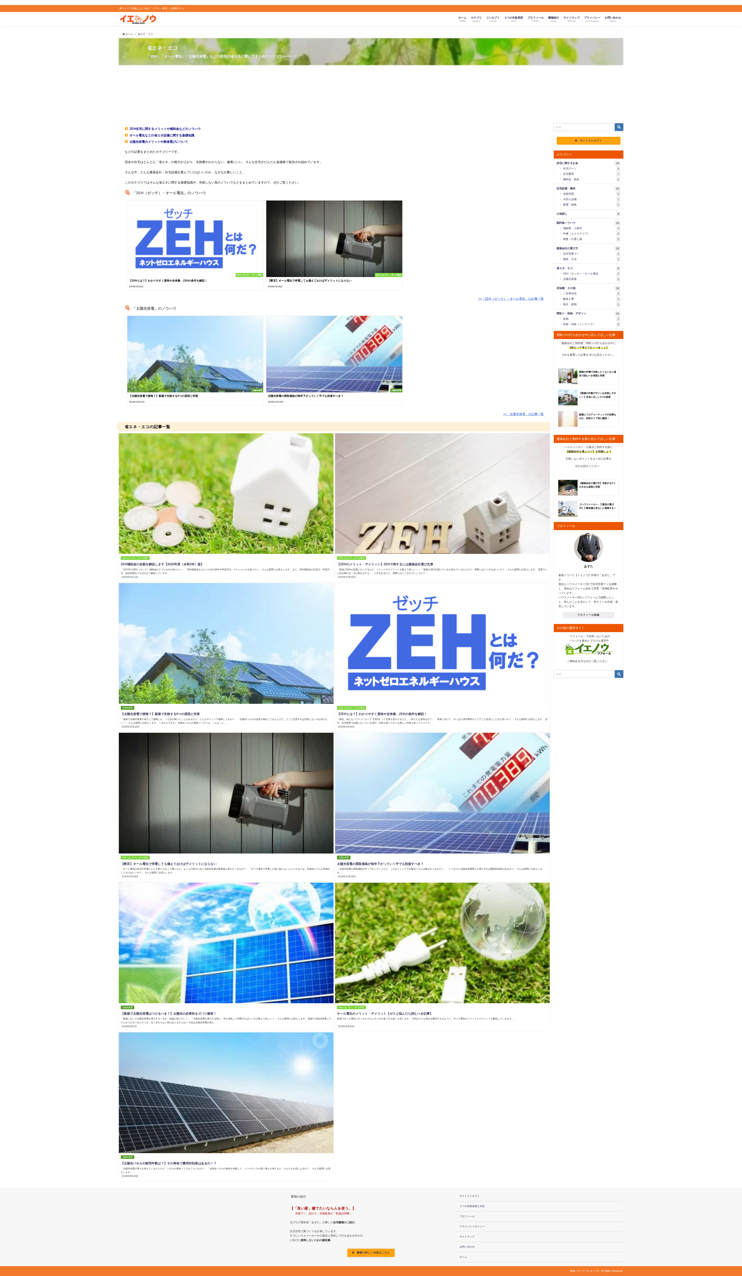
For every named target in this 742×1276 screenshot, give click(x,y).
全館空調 (591, 193)
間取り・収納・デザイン (587, 313)
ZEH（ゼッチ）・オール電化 (135, 558)
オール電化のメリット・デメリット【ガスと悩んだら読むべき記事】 (385, 1013)
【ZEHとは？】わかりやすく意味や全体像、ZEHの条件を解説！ (382, 713)
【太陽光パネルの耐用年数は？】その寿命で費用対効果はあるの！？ (169, 1163)
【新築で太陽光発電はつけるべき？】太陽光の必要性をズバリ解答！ (169, 1013)
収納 (591, 318)
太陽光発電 (127, 708)
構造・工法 (591, 259)
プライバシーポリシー (472, 1226)
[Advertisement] (371, 94)
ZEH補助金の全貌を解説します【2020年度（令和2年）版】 (162, 564)
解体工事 (591, 299)
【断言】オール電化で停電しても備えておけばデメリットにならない (169, 863)
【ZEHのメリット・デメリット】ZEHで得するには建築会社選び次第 (385, 564)
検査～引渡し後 (591, 239)
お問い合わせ (467, 1246)
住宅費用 (591, 174)
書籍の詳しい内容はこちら (373, 1252)
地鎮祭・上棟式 (591, 228)
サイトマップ (467, 1236)
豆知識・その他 (587, 288)
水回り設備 (591, 199)
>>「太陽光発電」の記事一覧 (523, 414)
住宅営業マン (591, 253)
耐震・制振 (591, 204)
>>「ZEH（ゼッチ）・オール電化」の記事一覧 (511, 298)
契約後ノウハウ (587, 222)
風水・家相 (591, 304)
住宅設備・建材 (587, 188)
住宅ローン (591, 168)
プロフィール (467, 1216)
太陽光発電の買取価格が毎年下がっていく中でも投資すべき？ (380, 863)
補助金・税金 (591, 179)
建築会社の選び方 (587, 248)
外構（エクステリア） (591, 233)
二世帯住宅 (591, 293)
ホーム (463, 1257)
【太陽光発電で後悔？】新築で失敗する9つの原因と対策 (160, 713)
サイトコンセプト (591, 140)
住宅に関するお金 (587, 163)
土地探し (587, 213)
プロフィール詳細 (588, 615)
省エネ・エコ (587, 268)
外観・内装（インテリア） (591, 324)
